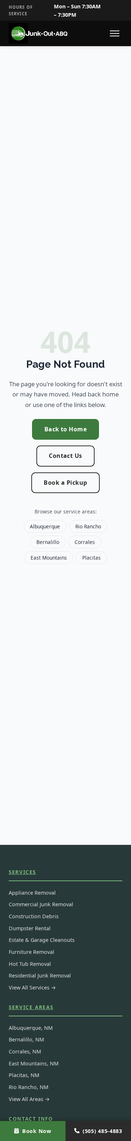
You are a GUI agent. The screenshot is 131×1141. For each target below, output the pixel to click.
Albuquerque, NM (31, 1027)
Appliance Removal (32, 892)
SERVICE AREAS (31, 1007)
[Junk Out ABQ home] (39, 33)
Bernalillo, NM (26, 1039)
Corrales (85, 542)
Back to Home (65, 429)
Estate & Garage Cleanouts (42, 939)
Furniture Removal (31, 951)
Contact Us (65, 456)
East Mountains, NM (34, 1063)
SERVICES (22, 871)
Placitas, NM (24, 1075)
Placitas (91, 557)
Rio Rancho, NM (28, 1087)
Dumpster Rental (30, 928)
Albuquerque (45, 526)
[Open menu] (114, 33)
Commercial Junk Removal (41, 904)
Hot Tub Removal (30, 963)
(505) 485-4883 (102, 1131)
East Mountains (49, 557)
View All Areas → (29, 1099)
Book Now (36, 1131)
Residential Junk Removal (40, 975)
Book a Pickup (65, 483)
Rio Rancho (88, 526)
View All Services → (32, 987)
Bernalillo (47, 542)
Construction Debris (34, 916)
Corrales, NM (25, 1051)
